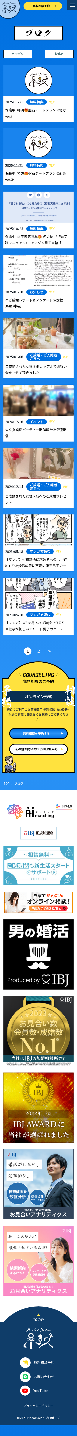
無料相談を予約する (36, 733)
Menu (72, 5)
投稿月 (59, 54)
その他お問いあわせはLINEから (36, 749)
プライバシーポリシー (38, 1405)
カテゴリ (18, 54)
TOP (6, 783)
